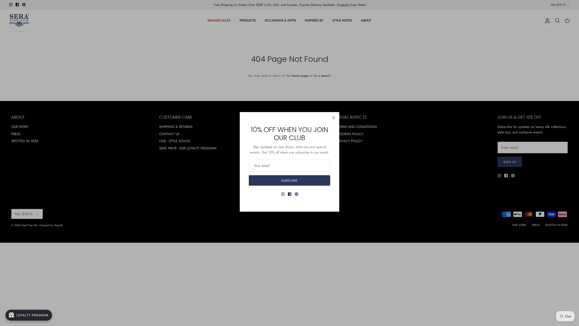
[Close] (334, 118)
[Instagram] (283, 194)
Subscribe (289, 180)
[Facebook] (289, 194)
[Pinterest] (296, 194)
